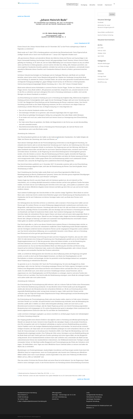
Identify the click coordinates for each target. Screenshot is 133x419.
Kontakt (100, 5)
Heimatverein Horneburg (94, 397)
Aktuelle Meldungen (104, 63)
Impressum (108, 5)
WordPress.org (102, 82)
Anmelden (101, 74)
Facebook (100, 22)
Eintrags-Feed (102, 76)
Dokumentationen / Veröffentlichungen (72, 4)
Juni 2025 (100, 48)
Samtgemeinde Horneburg (94, 395)
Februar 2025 (102, 50)
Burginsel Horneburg (92, 401)
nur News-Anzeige (103, 66)
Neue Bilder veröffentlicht (105, 32)
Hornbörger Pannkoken (93, 399)
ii (57, 138)
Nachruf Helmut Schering (105, 35)
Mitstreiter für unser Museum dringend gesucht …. (106, 27)
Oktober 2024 (102, 53)
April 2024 (101, 56)
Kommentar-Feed (103, 79)
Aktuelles (92, 5)
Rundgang (84, 5)
